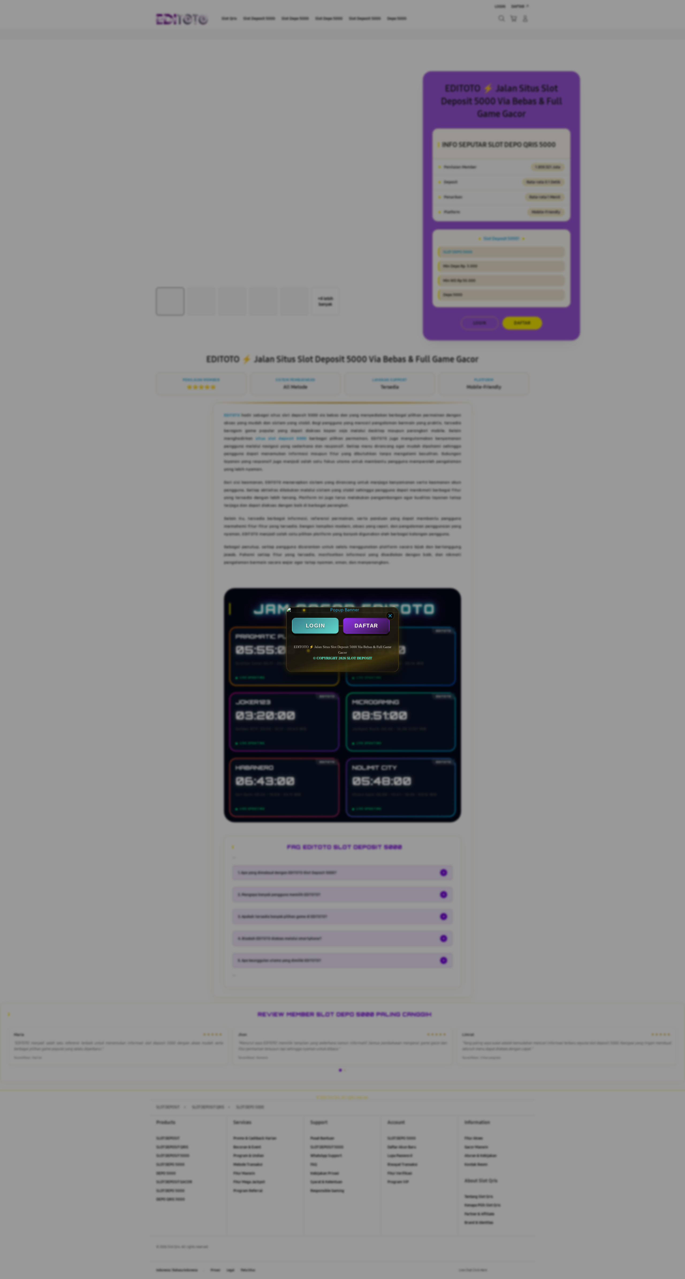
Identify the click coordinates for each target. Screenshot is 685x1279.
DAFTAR (366, 626)
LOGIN (315, 626)
